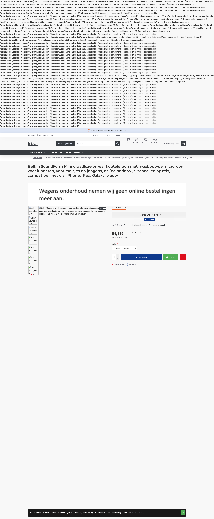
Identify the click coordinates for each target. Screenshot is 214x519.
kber (33, 143)
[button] (32, 208)
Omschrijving (119, 207)
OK (183, 513)
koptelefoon (37, 158)
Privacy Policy (138, 512)
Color (114, 244)
